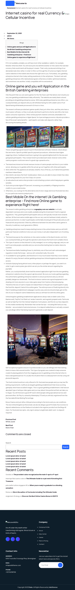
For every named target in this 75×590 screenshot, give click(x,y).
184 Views (10, 39)
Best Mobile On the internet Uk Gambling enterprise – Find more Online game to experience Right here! (21, 54)
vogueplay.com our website (44, 209)
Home (9, 8)
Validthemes (53, 587)
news (13, 8)
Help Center (43, 534)
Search (8, 443)
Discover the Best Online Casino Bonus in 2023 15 (40, 496)
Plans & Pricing (43, 541)
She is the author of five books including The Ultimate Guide (35, 492)
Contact (41, 544)
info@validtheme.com (13, 565)
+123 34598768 (11, 572)
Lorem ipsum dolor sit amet (16, 456)
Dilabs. (30, 587)
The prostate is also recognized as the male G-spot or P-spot (36, 475)
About (41, 531)
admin (9, 36)
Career (41, 537)
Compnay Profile (44, 527)
